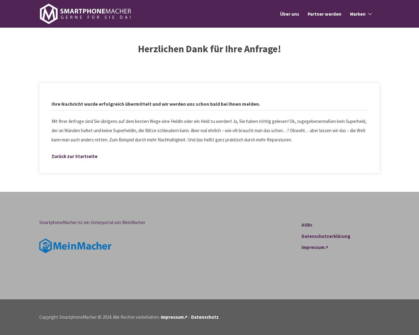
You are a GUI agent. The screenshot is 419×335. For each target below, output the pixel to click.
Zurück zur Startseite (75, 156)
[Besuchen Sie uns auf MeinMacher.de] (75, 245)
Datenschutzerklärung (326, 236)
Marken (358, 14)
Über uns (289, 14)
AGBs (307, 225)
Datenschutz (205, 317)
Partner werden (324, 14)
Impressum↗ (315, 247)
